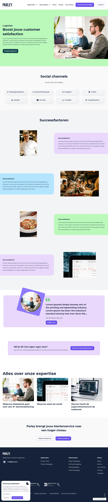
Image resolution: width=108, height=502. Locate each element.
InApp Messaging (74, 461)
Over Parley (69, 5)
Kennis (61, 5)
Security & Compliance (69, 493)
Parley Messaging (46, 464)
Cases (54, 5)
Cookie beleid (54, 493)
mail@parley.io (12, 462)
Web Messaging (74, 467)
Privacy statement (40, 493)
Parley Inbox (45, 461)
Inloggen (100, 473)
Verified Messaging (75, 464)
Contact (100, 470)
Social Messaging (74, 470)
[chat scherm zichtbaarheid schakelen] (99, 497)
